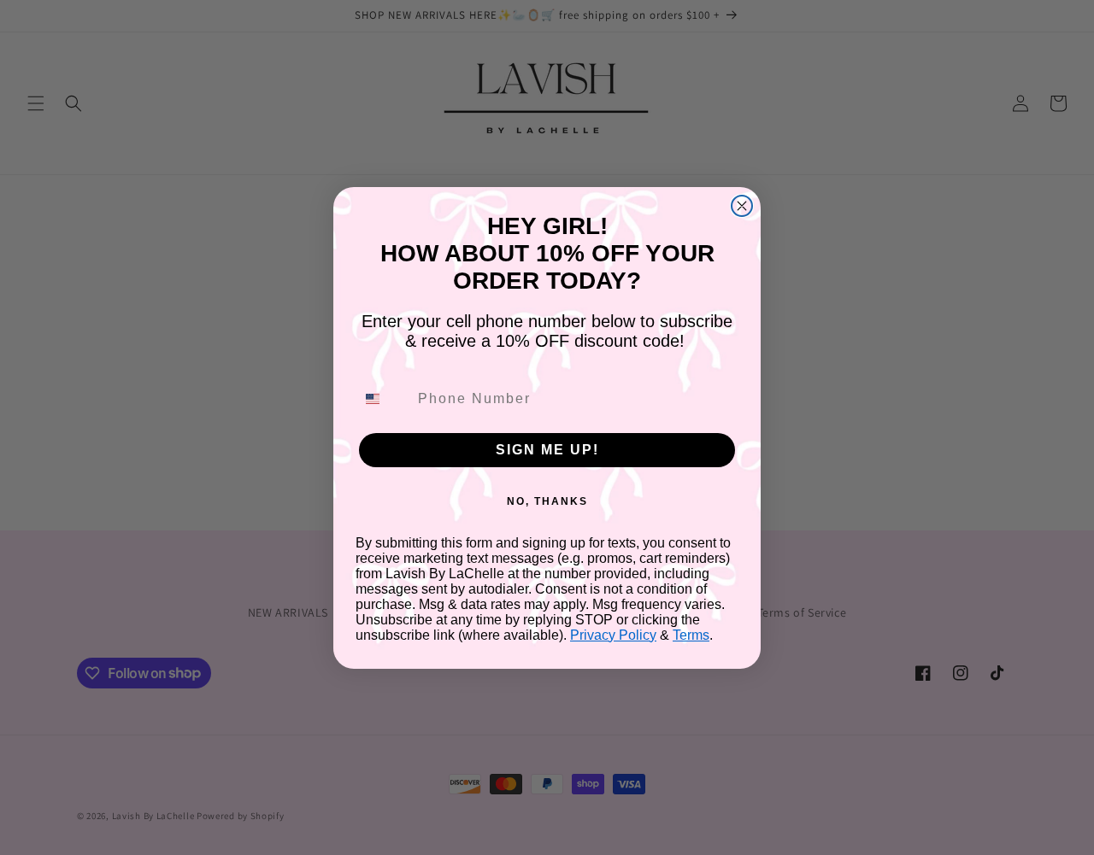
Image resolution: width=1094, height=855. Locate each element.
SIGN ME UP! (547, 449)
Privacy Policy (613, 635)
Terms (691, 635)
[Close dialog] (742, 206)
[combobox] (382, 399)
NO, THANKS (547, 501)
